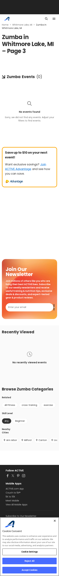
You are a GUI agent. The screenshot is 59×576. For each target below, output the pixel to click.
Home (5, 24)
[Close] (54, 520)
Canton (43, 440)
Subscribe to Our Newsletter (21, 516)
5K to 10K (10, 496)
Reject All (29, 560)
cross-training (29, 405)
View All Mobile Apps (16, 504)
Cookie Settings (29, 551)
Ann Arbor (11, 440)
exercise (48, 405)
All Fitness (10, 405)
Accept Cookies (29, 570)
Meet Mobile (12, 500)
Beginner (20, 421)
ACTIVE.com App (15, 488)
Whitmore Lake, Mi (22, 24)
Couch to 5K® (13, 492)
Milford (27, 440)
